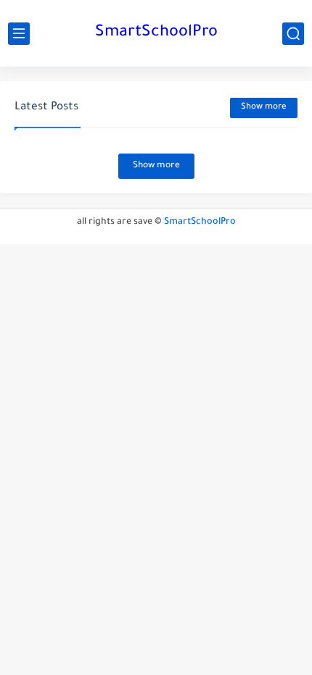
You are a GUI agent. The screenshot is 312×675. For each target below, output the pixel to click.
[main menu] (19, 33)
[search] (293, 33)
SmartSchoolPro (156, 33)
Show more (264, 107)
